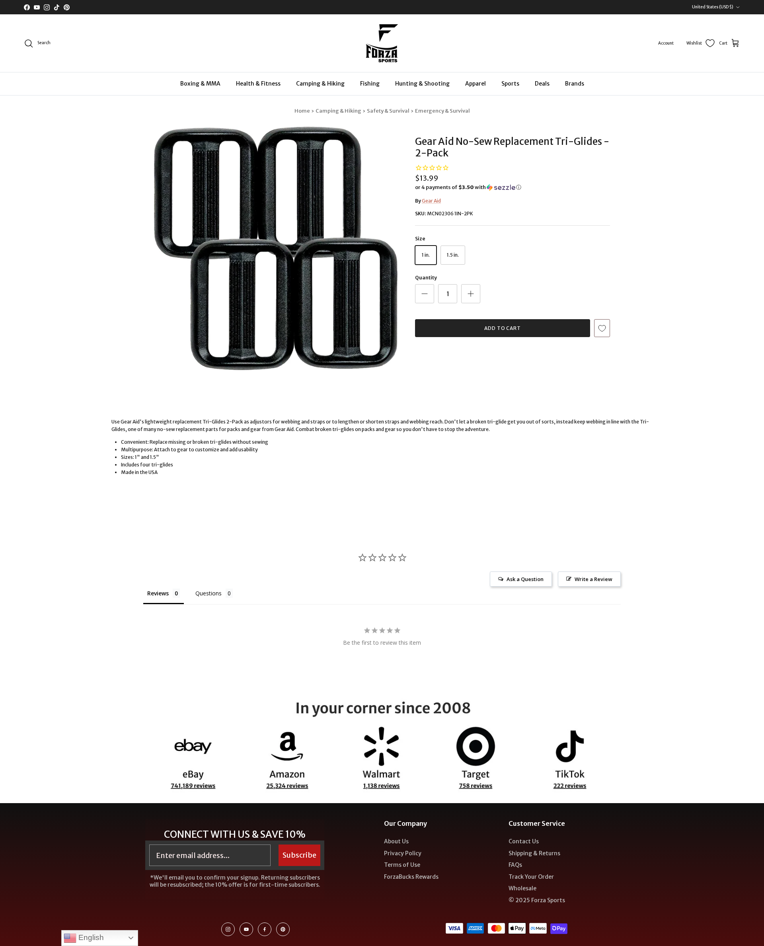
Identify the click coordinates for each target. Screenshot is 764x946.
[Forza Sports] (382, 43)
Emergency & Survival (442, 110)
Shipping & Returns (534, 853)
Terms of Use (402, 864)
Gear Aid (431, 201)
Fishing (370, 83)
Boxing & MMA (200, 83)
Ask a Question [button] (525, 579)
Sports (510, 83)
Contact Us (524, 841)
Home (302, 110)
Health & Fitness (258, 83)
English (90, 937)
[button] (468, 187)
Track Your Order (531, 876)
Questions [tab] (208, 593)
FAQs (515, 864)
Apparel (475, 83)
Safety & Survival (388, 110)
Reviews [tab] (158, 593)
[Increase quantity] (470, 293)
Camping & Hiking (320, 83)
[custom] (228, 929)
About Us (396, 841)
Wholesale (522, 888)
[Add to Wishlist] (602, 328)
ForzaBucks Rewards (411, 876)
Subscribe (299, 855)
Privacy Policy (402, 853)
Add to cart (502, 328)
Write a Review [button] (593, 579)
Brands (574, 83)
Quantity (426, 278)
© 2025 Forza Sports (537, 900)
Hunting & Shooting (422, 83)
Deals (542, 83)
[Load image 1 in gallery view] (276, 248)
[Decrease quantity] (424, 293)
